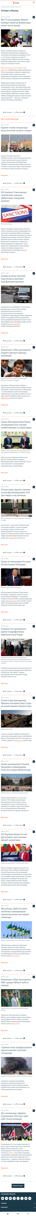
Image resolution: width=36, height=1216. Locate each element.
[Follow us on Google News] (25, 1198)
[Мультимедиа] (7, 1214)
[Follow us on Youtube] (2, 1198)
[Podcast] (29, 1198)
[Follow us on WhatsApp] (18, 1198)
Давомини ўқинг (18, 1186)
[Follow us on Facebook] (10, 1198)
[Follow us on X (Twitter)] (22, 1198)
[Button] (7, 112)
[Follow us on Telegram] (6, 1198)
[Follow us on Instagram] (14, 1198)
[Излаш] (28, 1214)
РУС (18, 1214)
